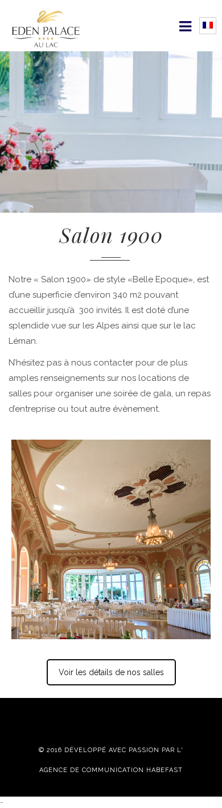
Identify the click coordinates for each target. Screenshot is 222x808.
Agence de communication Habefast (111, 770)
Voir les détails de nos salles (111, 672)
